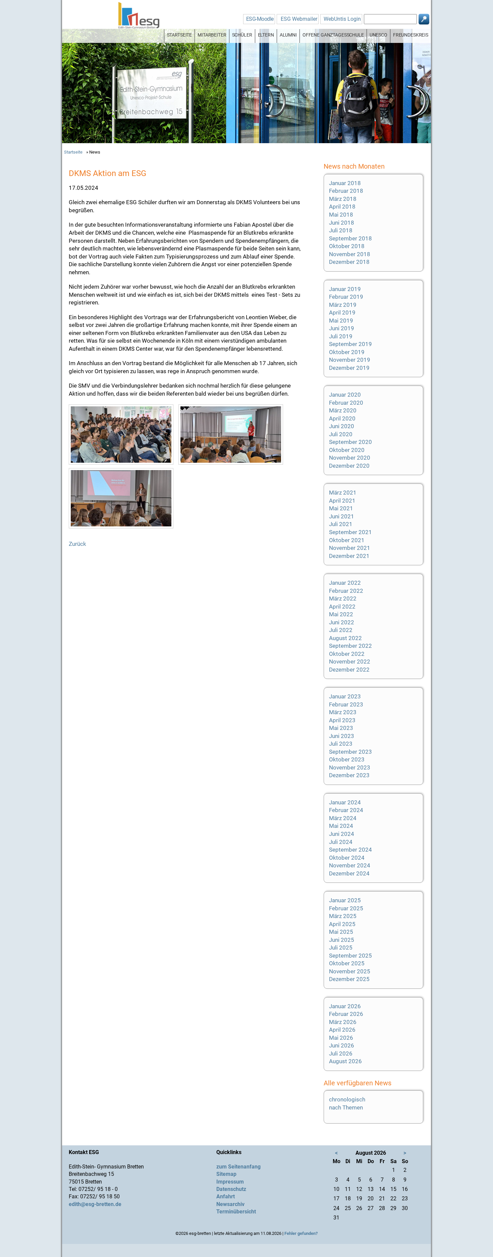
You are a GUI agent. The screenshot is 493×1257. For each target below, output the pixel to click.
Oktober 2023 (347, 759)
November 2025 (349, 971)
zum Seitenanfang (238, 1166)
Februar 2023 (346, 704)
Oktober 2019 (347, 352)
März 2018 (343, 198)
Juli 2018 (340, 230)
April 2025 (342, 924)
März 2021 (343, 492)
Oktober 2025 (347, 963)
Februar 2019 (346, 296)
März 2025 (343, 916)
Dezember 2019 (349, 367)
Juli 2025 (340, 947)
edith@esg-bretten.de (95, 1204)
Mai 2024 (341, 825)
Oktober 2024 (347, 857)
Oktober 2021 (347, 540)
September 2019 (350, 344)
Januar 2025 (345, 900)
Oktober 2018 (347, 246)
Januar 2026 (345, 1006)
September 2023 (350, 751)
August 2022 (345, 638)
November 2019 (349, 359)
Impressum (230, 1182)
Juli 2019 (340, 336)
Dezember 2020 (349, 465)
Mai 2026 (341, 1037)
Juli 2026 (340, 1053)
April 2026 (342, 1029)
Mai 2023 (341, 728)
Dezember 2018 (349, 262)
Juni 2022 (341, 622)
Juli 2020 (340, 434)
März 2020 (343, 410)
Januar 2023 (345, 696)
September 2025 (350, 955)
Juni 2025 (341, 939)
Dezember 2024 (349, 873)
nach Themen (346, 1107)
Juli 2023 (340, 743)
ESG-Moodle (260, 19)
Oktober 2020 (347, 450)
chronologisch (347, 1099)
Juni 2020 (341, 426)
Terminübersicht (236, 1211)
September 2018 (350, 238)
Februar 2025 (346, 908)
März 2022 (343, 598)
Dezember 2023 (349, 775)
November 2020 (349, 457)
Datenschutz (231, 1189)
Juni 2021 (341, 516)
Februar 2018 (346, 190)
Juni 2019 (341, 328)
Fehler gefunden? (301, 1233)
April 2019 (342, 312)
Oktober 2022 (347, 653)
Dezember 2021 (349, 556)
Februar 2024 (346, 810)
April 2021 (342, 500)
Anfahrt (225, 1196)
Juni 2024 (341, 834)
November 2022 (349, 661)
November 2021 (349, 548)
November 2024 (349, 865)
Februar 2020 (346, 402)
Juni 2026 (341, 1045)
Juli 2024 (340, 842)
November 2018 (349, 254)
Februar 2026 (346, 1014)
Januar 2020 (345, 394)
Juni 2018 (341, 222)
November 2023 (349, 767)
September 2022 (350, 645)
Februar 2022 (346, 590)
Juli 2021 (340, 524)
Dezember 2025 (349, 979)
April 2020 (342, 418)
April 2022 (342, 606)
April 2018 (342, 206)
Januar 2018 (345, 183)
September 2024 (350, 849)
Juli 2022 (340, 630)
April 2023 (342, 720)
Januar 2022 (345, 582)
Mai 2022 (341, 614)
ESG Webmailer (299, 19)
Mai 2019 (341, 320)
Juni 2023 (341, 736)
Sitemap (226, 1174)
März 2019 (343, 304)
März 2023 (343, 712)
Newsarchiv (230, 1204)
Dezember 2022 (349, 669)
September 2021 (350, 532)
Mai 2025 (341, 931)
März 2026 (343, 1022)
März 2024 (343, 818)
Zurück (77, 543)
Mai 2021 (341, 508)
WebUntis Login (342, 19)
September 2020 (350, 442)
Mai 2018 (341, 214)
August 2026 (345, 1061)
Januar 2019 (345, 289)
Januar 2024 (345, 802)
